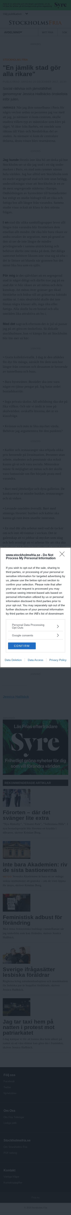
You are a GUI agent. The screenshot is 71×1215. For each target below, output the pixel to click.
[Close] (63, 555)
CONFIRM (22, 645)
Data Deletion (13, 660)
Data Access (35, 660)
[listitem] (35, 626)
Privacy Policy (57, 660)
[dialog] (35, 607)
